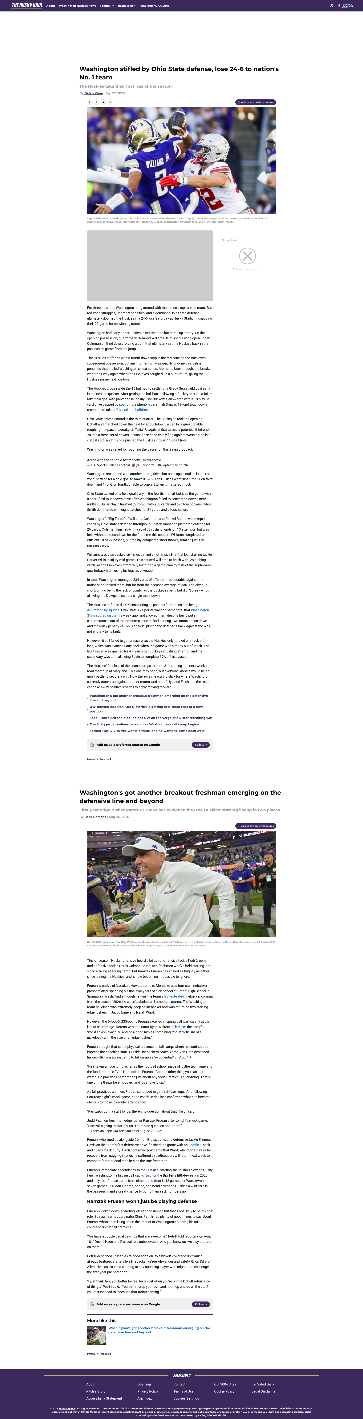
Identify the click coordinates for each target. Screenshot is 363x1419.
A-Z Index (144, 1398)
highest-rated (174, 996)
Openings (144, 1384)
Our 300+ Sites (225, 1384)
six (103, 1181)
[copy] (110, 102)
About (50, 5)
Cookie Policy (224, 1391)
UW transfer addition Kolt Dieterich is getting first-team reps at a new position (146, 709)
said (134, 1072)
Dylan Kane (93, 93)
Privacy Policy (147, 1391)
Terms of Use (183, 1391)
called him (178, 1027)
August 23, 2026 (151, 1131)
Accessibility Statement (104, 1398)
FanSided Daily (263, 1384)
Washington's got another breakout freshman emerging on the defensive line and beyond (149, 698)
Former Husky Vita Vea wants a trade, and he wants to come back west (147, 731)
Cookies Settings (186, 1398)
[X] (331, 5)
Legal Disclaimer (264, 1391)
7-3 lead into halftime (131, 410)
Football (105, 759)
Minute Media (67, 1408)
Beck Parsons (95, 817)
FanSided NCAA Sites (154, 5)
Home (91, 759)
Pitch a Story (95, 1391)
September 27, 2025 (176, 465)
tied (148, 1175)
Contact (179, 1384)
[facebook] (339, 5)
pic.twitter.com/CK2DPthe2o (139, 460)
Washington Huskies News (77, 5)
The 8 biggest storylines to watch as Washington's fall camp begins (144, 724)
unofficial (195, 1145)
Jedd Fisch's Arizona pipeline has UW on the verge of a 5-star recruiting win (151, 718)
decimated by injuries (103, 610)
